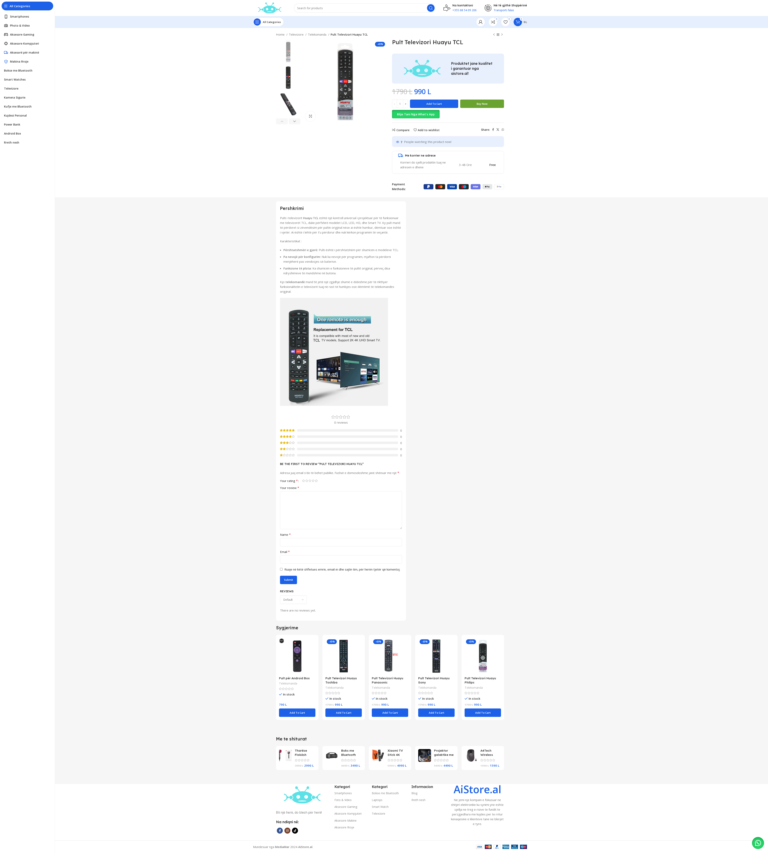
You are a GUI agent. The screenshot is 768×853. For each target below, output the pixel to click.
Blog (414, 793)
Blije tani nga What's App (416, 114)
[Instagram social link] (287, 831)
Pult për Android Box (294, 678)
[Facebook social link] (493, 129)
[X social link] (497, 129)
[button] (448, 114)
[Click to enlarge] (310, 116)
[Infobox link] (477, 805)
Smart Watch (380, 807)
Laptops (377, 800)
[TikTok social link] (295, 831)
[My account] (480, 22)
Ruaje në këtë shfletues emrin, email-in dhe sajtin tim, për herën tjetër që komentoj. (342, 569)
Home (280, 34)
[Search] (431, 8)
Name (285, 534)
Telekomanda (317, 34)
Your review (289, 488)
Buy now (482, 104)
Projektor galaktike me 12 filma (444, 755)
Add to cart (434, 104)
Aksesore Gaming (345, 807)
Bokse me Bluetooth (385, 793)
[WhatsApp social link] (502, 129)
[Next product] (502, 35)
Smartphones (343, 793)
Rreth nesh (418, 800)
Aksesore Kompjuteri (348, 813)
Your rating (289, 480)
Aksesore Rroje (344, 827)
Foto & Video (343, 800)
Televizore (296, 34)
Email (285, 552)
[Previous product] (494, 35)
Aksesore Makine (345, 820)
